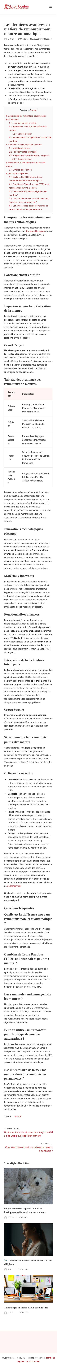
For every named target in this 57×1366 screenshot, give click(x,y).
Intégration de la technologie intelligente (29, 155)
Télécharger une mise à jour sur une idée (26, 1307)
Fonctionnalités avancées (22, 152)
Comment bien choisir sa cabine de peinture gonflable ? (29, 1149)
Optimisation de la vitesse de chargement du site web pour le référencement (28, 1134)
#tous (18, 1117)
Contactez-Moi (33, 1361)
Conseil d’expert (22, 134)
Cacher (34, 110)
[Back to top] (54, 1363)
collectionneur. (14, 886)
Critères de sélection (20, 170)
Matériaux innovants (20, 148)
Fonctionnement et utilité (22, 123)
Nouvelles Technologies (40, 39)
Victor (11, 39)
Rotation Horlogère (35, 231)
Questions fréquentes (17, 173)
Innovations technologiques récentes (24, 144)
